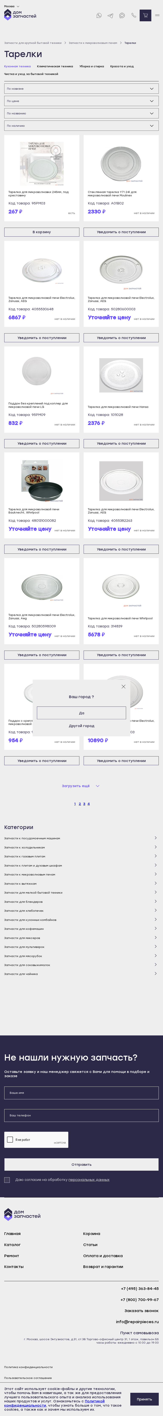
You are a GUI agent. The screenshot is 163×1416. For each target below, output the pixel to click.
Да (81, 713)
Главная (12, 1233)
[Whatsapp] (99, 15)
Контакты (14, 1266)
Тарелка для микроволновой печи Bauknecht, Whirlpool (33, 511)
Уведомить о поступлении (121, 232)
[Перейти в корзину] (145, 15)
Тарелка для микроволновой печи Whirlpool (120, 618)
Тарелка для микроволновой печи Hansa (118, 406)
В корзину (42, 232)
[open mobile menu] (157, 15)
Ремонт (11, 1256)
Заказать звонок (142, 1311)
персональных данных (89, 1180)
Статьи (90, 1244)
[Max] (122, 15)
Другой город (81, 726)
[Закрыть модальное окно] (123, 686)
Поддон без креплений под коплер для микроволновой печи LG (38, 405)
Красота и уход (122, 66)
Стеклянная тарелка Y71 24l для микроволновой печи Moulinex (112, 193)
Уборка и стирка (91, 66)
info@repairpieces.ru (137, 1322)
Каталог (12, 1244)
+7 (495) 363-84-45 (140, 1289)
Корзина (91, 1233)
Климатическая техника (55, 66)
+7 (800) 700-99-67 (140, 1300)
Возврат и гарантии (103, 1266)
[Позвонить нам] (134, 15)
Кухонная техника (17, 66)
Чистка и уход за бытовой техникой (31, 74)
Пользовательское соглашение (28, 1378)
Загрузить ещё (76, 786)
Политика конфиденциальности (28, 1367)
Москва (9, 6)
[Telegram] (110, 15)
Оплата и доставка (103, 1256)
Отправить (82, 1165)
